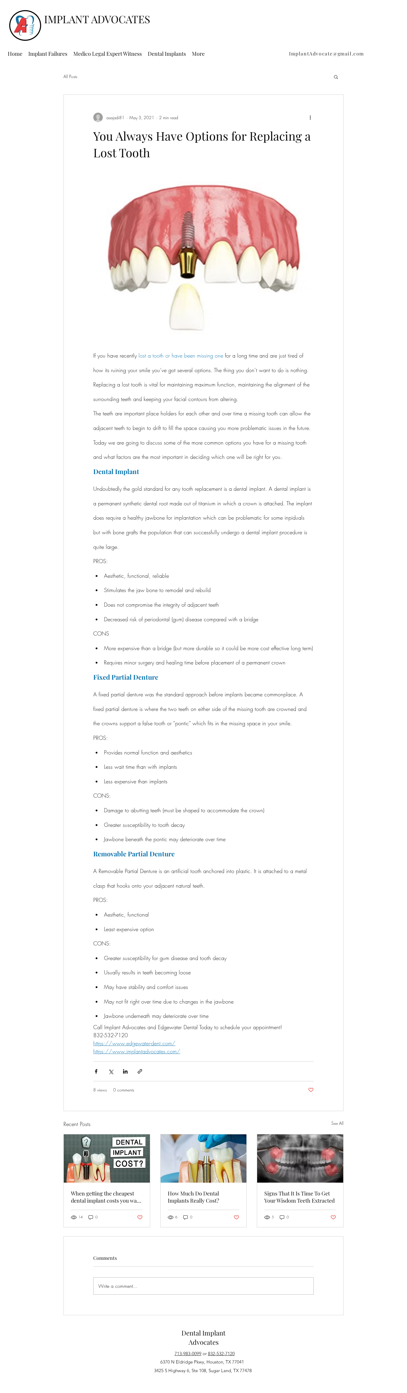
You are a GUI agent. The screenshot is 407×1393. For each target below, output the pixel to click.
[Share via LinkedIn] (125, 1071)
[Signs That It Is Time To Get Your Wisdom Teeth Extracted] (300, 1158)
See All (337, 1123)
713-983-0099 (188, 1353)
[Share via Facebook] (96, 1071)
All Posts (70, 76)
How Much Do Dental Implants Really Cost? (193, 1197)
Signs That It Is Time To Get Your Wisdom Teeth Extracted (299, 1197)
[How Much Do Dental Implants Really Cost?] (204, 1158)
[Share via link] (140, 1071)
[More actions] (310, 117)
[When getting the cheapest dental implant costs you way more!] (107, 1158)
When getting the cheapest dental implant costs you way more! (105, 1197)
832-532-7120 (221, 1353)
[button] (336, 76)
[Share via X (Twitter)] (111, 1071)
